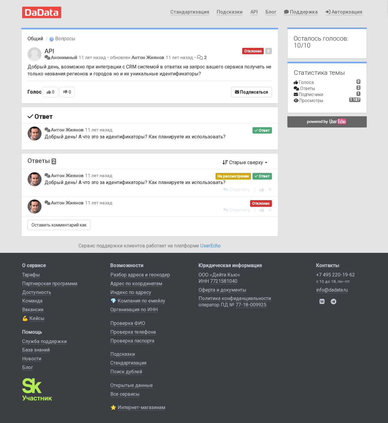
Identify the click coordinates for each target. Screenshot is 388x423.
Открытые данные (131, 385)
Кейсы (37, 318)
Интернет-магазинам (141, 407)
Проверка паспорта (132, 341)
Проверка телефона (133, 332)
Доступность (36, 292)
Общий (35, 38)
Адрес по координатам (136, 283)
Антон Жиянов (148, 57)
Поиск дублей (126, 372)
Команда (32, 301)
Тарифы (31, 275)
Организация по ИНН (134, 309)
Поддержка (303, 12)
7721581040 (223, 281)
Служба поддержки (44, 341)
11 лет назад (98, 130)
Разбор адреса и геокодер (140, 275)
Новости (31, 359)
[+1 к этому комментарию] (261, 190)
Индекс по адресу (130, 292)
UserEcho (210, 246)
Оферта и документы (222, 290)
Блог (271, 12)
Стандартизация (189, 12)
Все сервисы (125, 394)
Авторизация (346, 12)
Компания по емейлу (141, 301)
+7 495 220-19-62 (335, 275)
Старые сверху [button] (246, 162)
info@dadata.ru (332, 290)
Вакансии (32, 309)
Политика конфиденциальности (235, 298)
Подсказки (229, 12)
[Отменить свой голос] (270, 190)
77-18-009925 (251, 305)
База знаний (36, 350)
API (254, 12)
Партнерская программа (49, 283)
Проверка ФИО (127, 323)
